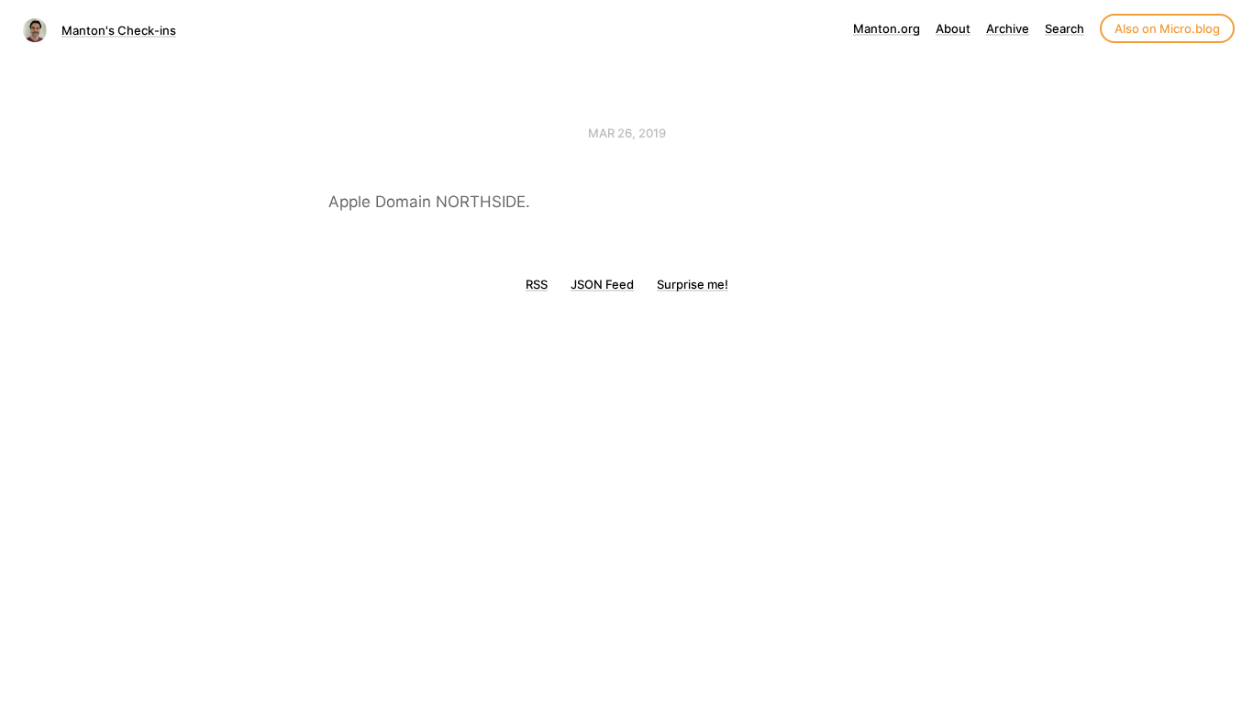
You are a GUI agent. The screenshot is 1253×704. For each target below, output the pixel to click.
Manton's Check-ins (118, 30)
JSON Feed (602, 284)
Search (1064, 28)
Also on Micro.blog (1167, 28)
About (953, 28)
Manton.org (886, 28)
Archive (1007, 28)
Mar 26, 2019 (627, 133)
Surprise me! (692, 284)
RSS (537, 284)
